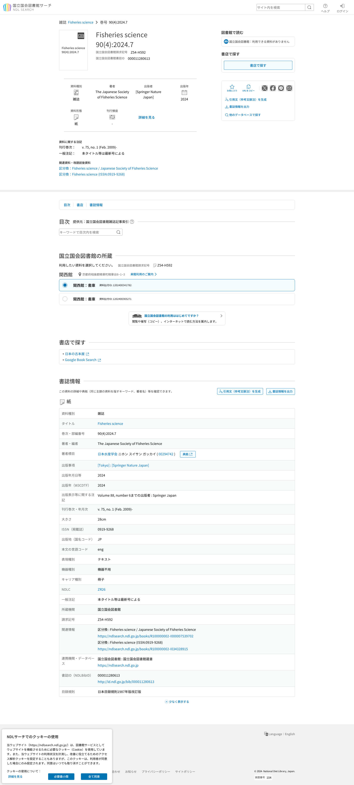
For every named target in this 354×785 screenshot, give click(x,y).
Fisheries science (80, 22)
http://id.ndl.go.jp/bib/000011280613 (126, 681)
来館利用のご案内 (141, 274)
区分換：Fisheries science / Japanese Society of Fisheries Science (108, 168)
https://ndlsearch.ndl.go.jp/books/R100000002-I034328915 (143, 648)
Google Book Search (81, 359)
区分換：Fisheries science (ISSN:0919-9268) (92, 174)
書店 (80, 204)
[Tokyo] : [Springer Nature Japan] (123, 465)
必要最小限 (61, 776)
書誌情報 (96, 204)
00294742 (166, 453)
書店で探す (258, 65)
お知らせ (131, 771)
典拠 (185, 454)
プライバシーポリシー (156, 771)
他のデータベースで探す (245, 115)
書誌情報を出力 (239, 107)
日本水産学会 (107, 453)
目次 (67, 204)
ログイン (342, 11)
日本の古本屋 (75, 353)
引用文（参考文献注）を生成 (248, 99)
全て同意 (94, 776)
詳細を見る (146, 117)
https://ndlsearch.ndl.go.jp (118, 665)
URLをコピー (248, 90)
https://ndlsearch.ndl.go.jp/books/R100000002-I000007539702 (145, 635)
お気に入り (232, 90)
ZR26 (102, 589)
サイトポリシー (185, 771)
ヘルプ (325, 11)
